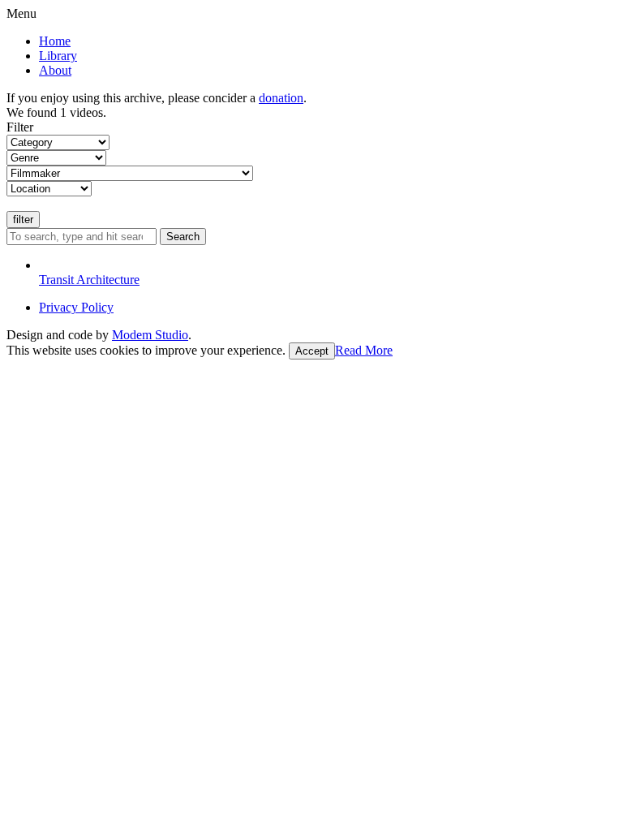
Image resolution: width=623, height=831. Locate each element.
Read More (364, 350)
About (55, 70)
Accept (312, 351)
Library (58, 55)
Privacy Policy (76, 307)
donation (281, 98)
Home (55, 41)
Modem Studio (150, 335)
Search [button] (183, 236)
